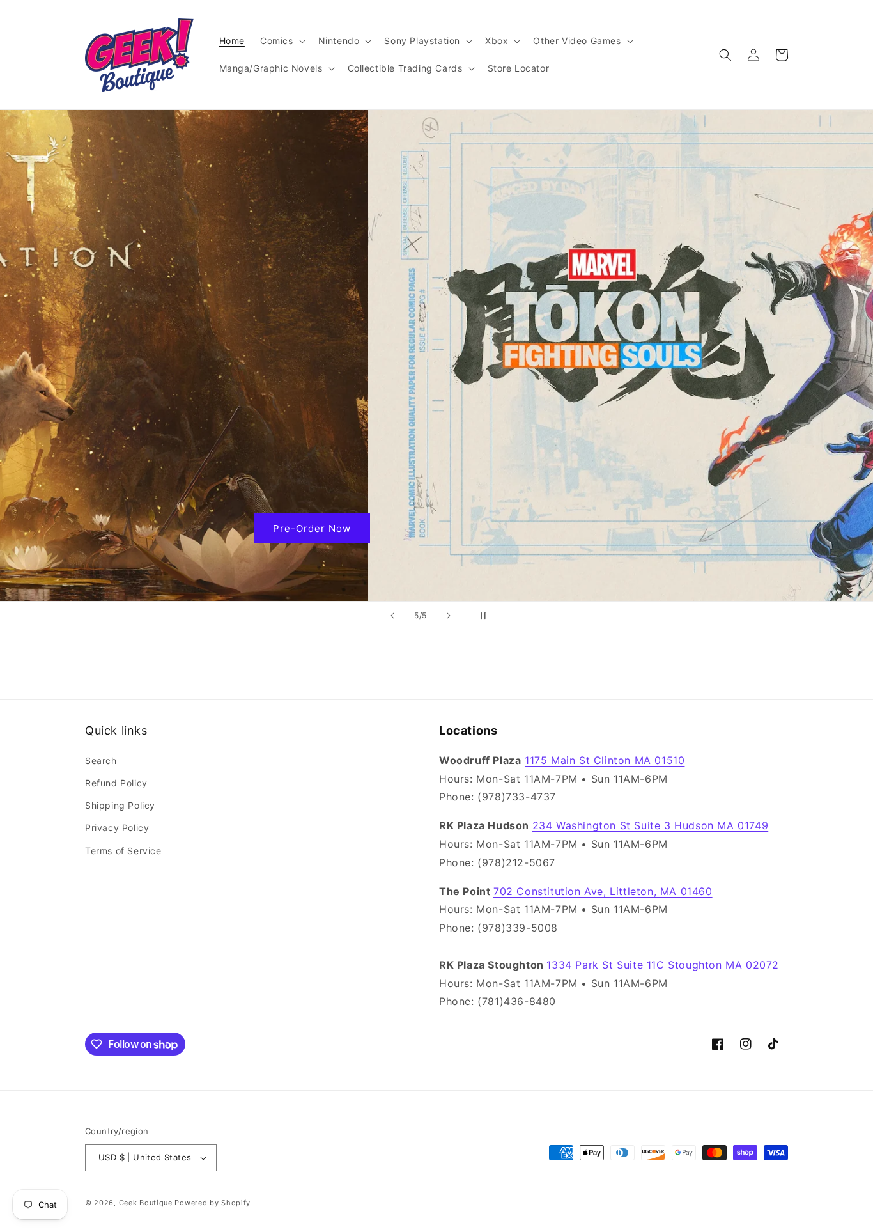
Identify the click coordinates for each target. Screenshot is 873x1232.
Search (101, 760)
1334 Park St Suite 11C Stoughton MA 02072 (662, 964)
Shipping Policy (120, 805)
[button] (281, 40)
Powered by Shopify (212, 1202)
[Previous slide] (392, 616)
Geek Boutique (146, 1202)
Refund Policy (116, 782)
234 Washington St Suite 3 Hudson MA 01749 (650, 825)
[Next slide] (449, 616)
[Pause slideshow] (481, 616)
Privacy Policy (117, 827)
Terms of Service (123, 850)
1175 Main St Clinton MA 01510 (604, 760)
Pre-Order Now (436, 528)
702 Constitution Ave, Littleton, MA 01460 (603, 891)
